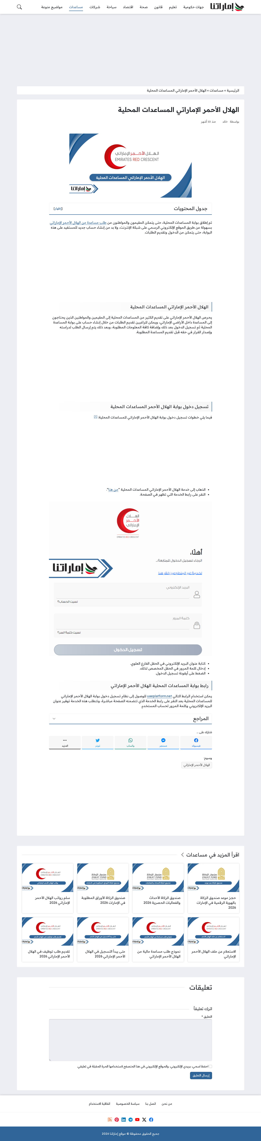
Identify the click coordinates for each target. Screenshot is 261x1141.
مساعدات (216, 90)
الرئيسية (233, 90)
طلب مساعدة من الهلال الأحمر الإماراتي (78, 222)
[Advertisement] (130, 47)
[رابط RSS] (110, 1119)
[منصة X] (144, 1119)
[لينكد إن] (123, 1119)
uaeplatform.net (159, 696)
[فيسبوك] (151, 1119)
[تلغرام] (130, 1119)
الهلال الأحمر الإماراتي (197, 765)
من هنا (113, 489)
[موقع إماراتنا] (227, 7)
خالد (225, 121)
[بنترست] (116, 1119)
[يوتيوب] (137, 1119)
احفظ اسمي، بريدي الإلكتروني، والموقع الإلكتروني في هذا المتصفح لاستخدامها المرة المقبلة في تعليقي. (142, 1066)
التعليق (207, 1016)
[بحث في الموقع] (19, 7)
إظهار (58, 208)
